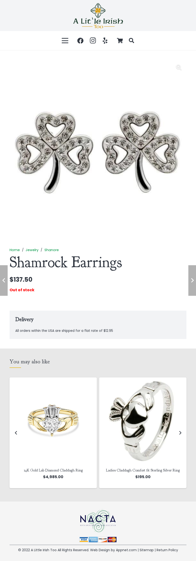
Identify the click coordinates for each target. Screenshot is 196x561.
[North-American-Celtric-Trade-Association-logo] (98, 520)
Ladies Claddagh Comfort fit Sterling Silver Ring (53, 470)
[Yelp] (105, 40)
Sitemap (147, 550)
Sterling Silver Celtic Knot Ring (143, 470)
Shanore (51, 250)
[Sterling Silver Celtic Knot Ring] (142, 421)
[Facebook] (80, 40)
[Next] (180, 432)
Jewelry (32, 250)
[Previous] (16, 432)
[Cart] (120, 40)
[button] (65, 40)
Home (15, 250)
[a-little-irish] (98, 15)
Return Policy (167, 550)
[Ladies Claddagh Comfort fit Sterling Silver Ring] (53, 421)
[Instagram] (93, 40)
